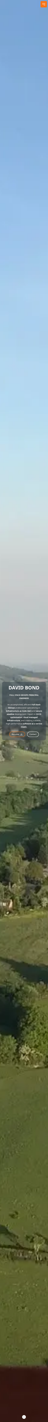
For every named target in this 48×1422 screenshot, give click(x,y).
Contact (33, 734)
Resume (15, 734)
